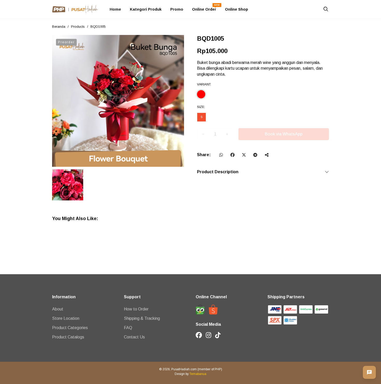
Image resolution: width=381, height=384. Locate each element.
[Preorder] (263, 134)
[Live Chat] (369, 372)
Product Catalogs (68, 337)
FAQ (128, 327)
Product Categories (70, 327)
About (57, 309)
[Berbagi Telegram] (255, 154)
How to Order (136, 309)
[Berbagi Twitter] (243, 154)
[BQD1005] (118, 101)
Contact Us (134, 337)
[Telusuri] (326, 10)
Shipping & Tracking (142, 318)
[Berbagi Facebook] (232, 154)
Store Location (65, 318)
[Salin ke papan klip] (266, 154)
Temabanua (197, 374)
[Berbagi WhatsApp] (221, 154)
